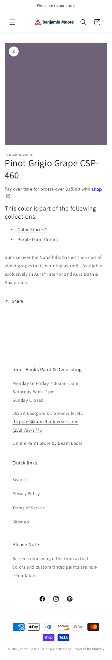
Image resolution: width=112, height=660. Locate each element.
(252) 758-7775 (27, 430)
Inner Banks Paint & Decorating (46, 649)
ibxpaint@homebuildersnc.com (45, 422)
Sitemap (20, 522)
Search (19, 479)
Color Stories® (32, 229)
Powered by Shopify (88, 649)
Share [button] (17, 301)
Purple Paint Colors (37, 239)
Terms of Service (28, 508)
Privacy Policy (26, 493)
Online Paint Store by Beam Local (47, 443)
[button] (12, 22)
